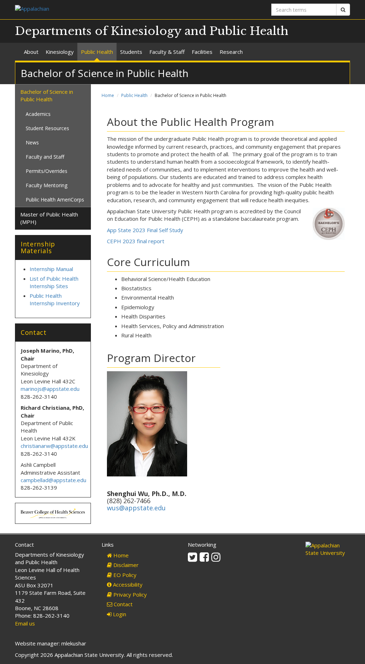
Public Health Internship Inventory (55, 299)
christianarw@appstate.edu (54, 445)
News (32, 142)
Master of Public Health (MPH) (49, 218)
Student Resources (47, 128)
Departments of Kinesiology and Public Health (151, 31)
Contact (122, 604)
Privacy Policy (129, 594)
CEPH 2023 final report (135, 241)
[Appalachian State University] (96, 9)
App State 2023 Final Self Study (145, 230)
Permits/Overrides (46, 171)
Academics (38, 114)
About (31, 51)
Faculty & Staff (167, 51)
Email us (25, 623)
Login (119, 614)
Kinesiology (60, 51)
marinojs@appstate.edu (50, 388)
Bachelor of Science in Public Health (46, 95)
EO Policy (124, 574)
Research (231, 51)
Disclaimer (125, 564)
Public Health (97, 51)
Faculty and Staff (45, 156)
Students (131, 51)
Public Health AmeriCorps (55, 199)
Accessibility (127, 584)
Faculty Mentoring (46, 185)
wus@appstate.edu (136, 508)
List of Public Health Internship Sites (54, 282)
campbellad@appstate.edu (53, 480)
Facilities (202, 51)
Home (108, 95)
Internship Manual (51, 268)
